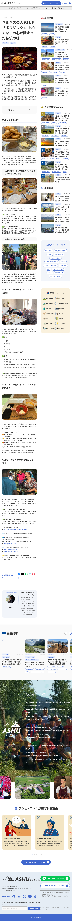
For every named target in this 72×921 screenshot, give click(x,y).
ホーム (3, 8)
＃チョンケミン (54, 135)
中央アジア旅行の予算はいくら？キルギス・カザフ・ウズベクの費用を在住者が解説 (62, 43)
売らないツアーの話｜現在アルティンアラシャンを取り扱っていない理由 (62, 168)
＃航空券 (52, 33)
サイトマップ (66, 908)
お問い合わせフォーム (11, 551)
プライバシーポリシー (56, 908)
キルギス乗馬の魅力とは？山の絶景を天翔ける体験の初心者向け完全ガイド (62, 81)
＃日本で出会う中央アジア (61, 158)
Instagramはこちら (10, 543)
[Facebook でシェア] (19, 574)
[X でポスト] (22, 574)
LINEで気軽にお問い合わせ (56, 878)
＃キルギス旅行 (45, 59)
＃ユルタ (54, 122)
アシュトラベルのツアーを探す (35, 862)
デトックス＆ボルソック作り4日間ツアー (17, 530)
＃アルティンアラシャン (37, 672)
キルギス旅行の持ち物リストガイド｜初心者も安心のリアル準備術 (62, 199)
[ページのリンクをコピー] (19, 577)
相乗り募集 (51, 657)
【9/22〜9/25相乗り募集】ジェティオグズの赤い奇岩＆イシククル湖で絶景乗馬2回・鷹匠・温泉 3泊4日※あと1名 (58, 662)
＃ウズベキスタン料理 (47, 158)
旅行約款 (47, 908)
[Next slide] (70, 633)
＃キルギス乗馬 (62, 122)
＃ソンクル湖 (45, 135)
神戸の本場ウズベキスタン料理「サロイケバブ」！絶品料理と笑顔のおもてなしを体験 (62, 155)
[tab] (32, 854)
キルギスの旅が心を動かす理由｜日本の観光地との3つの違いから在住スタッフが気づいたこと (62, 145)
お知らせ (58, 149)
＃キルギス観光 (45, 171)
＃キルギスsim (6, 666)
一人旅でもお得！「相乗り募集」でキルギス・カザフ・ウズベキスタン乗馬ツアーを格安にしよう (62, 211)
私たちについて (60, 50)
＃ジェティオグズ (56, 171)
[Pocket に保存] (33, 574)
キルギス (5, 43)
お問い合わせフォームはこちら (55, 886)
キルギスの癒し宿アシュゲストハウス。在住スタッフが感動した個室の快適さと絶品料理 (62, 94)
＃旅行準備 (62, 72)
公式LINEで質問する (10, 549)
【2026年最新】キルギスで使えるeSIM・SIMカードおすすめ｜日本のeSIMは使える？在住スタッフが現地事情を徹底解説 (12, 662)
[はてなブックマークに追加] (30, 574)
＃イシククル (64, 135)
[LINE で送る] (26, 574)
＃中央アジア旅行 (56, 59)
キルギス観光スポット (32, 660)
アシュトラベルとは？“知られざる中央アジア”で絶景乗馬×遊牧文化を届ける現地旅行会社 (62, 56)
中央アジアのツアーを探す (51, 3)
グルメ (13, 43)
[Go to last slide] (66, 633)
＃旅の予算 (52, 46)
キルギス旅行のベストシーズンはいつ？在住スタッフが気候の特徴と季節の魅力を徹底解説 (62, 221)
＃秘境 (64, 171)
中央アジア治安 (30, 657)
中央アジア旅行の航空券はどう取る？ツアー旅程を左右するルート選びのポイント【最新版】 (62, 31)
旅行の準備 (59, 24)
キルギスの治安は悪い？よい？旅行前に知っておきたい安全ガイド (62, 231)
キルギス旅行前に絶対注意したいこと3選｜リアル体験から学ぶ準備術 (62, 68)
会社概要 (42, 908)
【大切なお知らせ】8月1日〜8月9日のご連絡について (62, 180)
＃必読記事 (44, 33)
